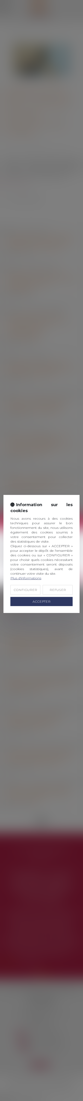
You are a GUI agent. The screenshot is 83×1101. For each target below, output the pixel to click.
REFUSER (58, 590)
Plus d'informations (25, 578)
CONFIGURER (25, 590)
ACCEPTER (41, 601)
